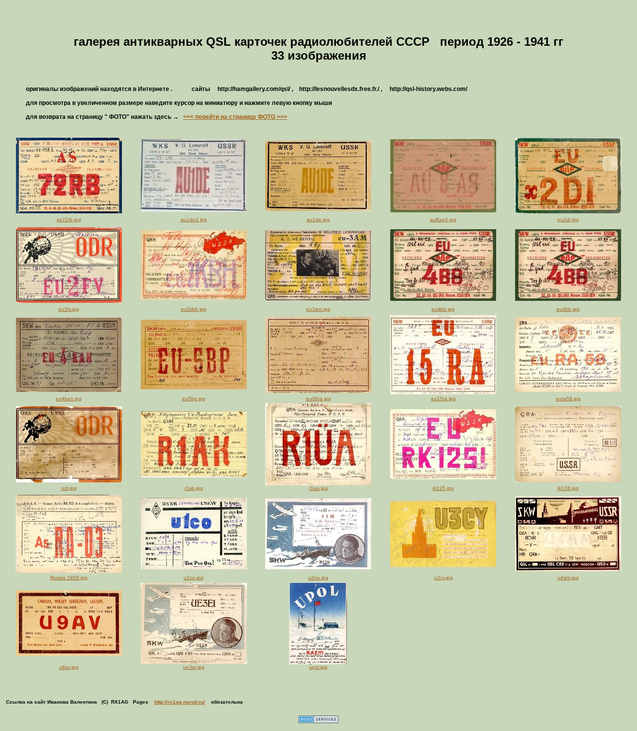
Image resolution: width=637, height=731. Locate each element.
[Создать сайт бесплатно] (318, 721)
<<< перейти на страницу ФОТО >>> (235, 116)
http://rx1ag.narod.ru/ (179, 702)
